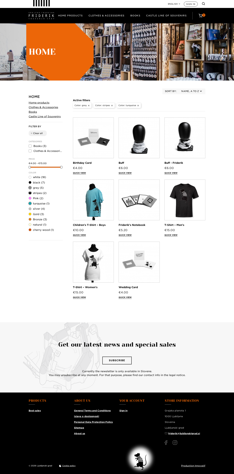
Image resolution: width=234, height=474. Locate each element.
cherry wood (43, 229)
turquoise (41, 203)
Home (34, 97)
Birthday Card (82, 162)
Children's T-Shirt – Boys (89, 225)
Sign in (190, 4)
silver (39, 208)
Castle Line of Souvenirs (166, 15)
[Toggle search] (203, 4)
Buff (121, 162)
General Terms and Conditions (92, 410)
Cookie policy (69, 465)
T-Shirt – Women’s (85, 287)
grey (38, 187)
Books (135, 15)
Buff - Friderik (173, 162)
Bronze (40, 219)
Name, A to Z (190, 91)
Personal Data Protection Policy (93, 422)
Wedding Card (128, 287)
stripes (39, 193)
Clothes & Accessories (106, 15)
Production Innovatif (193, 465)
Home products (70, 15)
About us (79, 433)
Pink (38, 198)
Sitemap (79, 428)
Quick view (79, 173)
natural (39, 224)
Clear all (36, 133)
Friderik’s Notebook (132, 225)
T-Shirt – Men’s (174, 225)
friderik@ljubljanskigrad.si (184, 433)
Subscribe (117, 360)
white (39, 177)
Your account (132, 401)
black (39, 182)
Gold (38, 214)
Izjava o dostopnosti (86, 416)
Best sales (35, 410)
